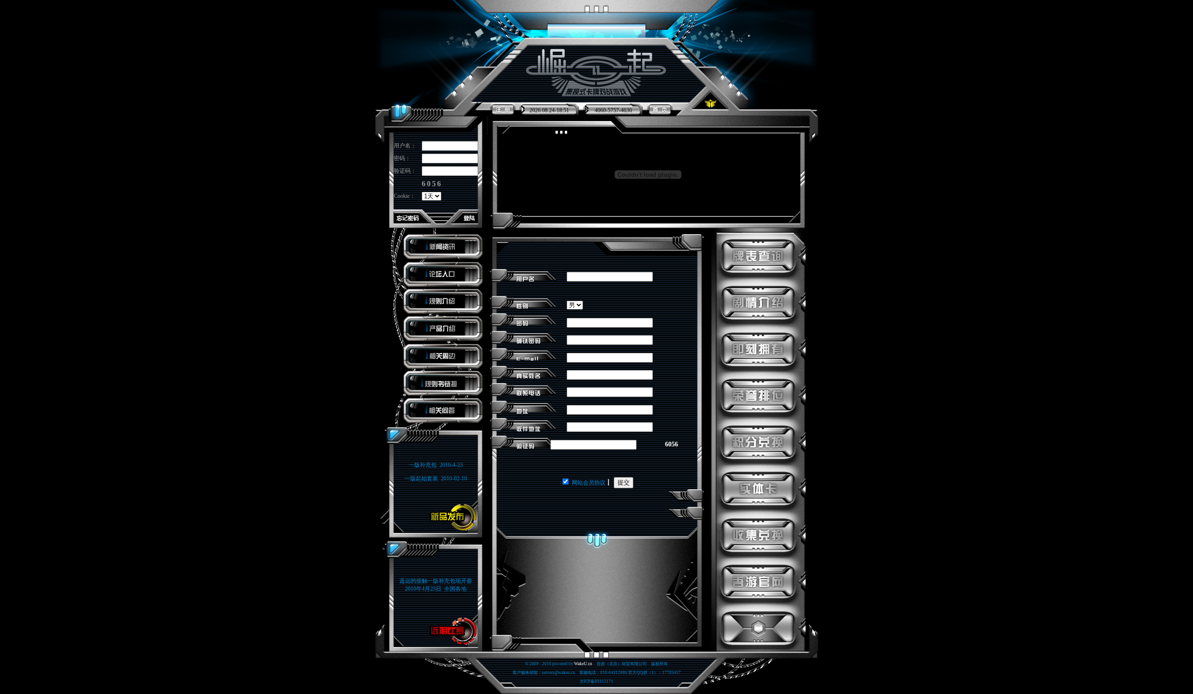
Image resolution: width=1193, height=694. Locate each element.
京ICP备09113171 (596, 681)
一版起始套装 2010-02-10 (436, 478)
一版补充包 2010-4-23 (436, 465)
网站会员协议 (588, 482)
